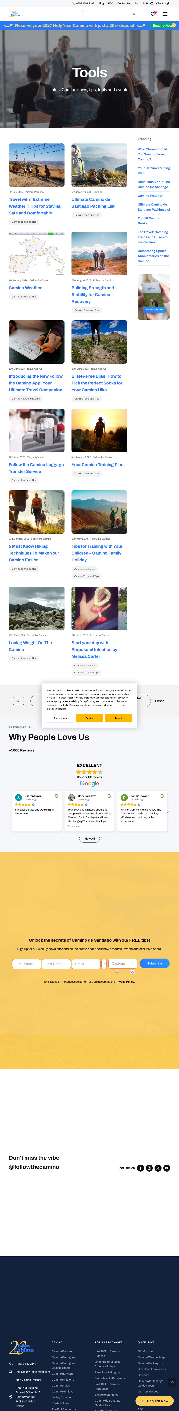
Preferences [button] (60, 709)
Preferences (60, 718)
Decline (89, 718)
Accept (118, 718)
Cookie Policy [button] (68, 705)
